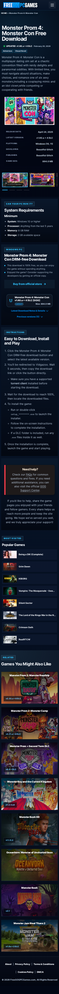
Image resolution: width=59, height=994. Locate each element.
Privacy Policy (22, 964)
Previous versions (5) (28, 316)
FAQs (29, 474)
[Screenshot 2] (42, 180)
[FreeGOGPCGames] (20, 5)
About (8, 964)
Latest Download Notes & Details (28, 310)
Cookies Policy (25, 972)
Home (4, 13)
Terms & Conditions (44, 964)
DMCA (40, 972)
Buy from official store (27, 284)
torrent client (19, 383)
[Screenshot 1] (15, 180)
